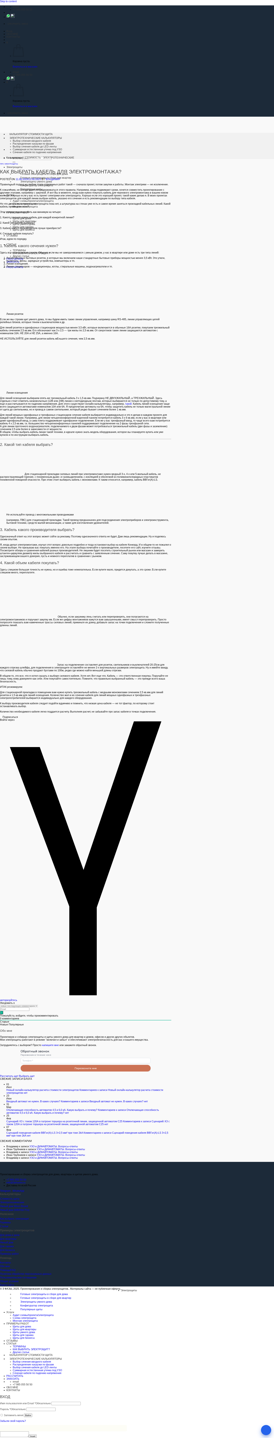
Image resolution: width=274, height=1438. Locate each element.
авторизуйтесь (8, 1000)
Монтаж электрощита (25, 1320)
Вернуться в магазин (25, 66)
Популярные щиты (31, 1309)
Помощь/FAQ (8, 1270)
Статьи (4, 1226)
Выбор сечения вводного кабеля (32, 140)
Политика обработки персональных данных (25, 1274)
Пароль (13, 1409)
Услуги (10, 1312)
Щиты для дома (22, 1326)
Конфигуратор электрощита (36, 1305)
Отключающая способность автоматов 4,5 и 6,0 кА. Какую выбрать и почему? (51, 1110)
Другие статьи (21, 256)
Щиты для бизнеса (24, 229)
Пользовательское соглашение (18, 1277)
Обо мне (5, 1266)
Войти (28, 1415)
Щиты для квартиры (24, 221)
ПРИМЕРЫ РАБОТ (17, 1323)
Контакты (5, 1262)
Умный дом (6, 1242)
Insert (32, 1436)
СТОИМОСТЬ (33, 157)
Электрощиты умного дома (36, 181)
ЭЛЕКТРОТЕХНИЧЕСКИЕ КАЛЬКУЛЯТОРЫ (36, 138)
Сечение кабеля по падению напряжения (37, 152)
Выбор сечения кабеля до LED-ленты (35, 146)
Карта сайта (7, 1285)
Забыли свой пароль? (13, 1421)
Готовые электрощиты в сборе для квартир (45, 1298)
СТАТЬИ (11, 1343)
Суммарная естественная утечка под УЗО (37, 149)
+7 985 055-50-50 (16, 1179)
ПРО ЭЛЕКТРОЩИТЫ (9, 164)
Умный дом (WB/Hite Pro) (14, 1210)
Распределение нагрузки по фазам (33, 143)
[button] (9, 31)
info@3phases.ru (16, 1182)
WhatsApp (18, 1190)
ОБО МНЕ (12, 34)
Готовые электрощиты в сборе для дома (44, 1294)
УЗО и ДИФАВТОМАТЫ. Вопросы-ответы (53, 1146)
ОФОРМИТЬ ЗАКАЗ (18, 24)
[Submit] (14, 162)
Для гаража (7, 1246)
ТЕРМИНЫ (19, 250)
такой (128, 403)
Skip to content (8, 1)
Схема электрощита (24, 1318)
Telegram (5, 1190)
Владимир (53, 179)
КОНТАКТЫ (13, 37)
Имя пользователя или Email (25, 1403)
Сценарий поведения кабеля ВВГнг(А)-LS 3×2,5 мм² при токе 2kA (44, 1132)
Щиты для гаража (23, 1335)
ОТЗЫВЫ (12, 235)
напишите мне (50, 1045)
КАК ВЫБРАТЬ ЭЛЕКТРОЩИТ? (31, 1349)
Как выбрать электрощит (14, 1218)
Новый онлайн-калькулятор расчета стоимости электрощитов (42, 1090)
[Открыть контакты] (266, 1430)
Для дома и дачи (10, 1235)
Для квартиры (8, 1238)
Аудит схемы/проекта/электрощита (33, 201)
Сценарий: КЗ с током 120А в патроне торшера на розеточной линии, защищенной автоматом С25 (64, 1121)
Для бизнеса (7, 1250)
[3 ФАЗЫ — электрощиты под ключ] (8, 1169)
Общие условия (9, 1281)
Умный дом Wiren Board (14, 1206)
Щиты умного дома (24, 1332)
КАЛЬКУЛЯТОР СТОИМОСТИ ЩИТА (31, 134)
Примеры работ (9, 1253)
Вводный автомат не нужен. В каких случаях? (33, 1101)
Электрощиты (14, 167)
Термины (5, 1222)
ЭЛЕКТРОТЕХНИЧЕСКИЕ (58, 157)
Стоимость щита (9, 1198)
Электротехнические (12, 1202)
